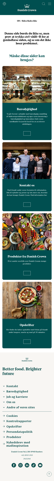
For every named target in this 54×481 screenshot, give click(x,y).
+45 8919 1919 (27, 455)
